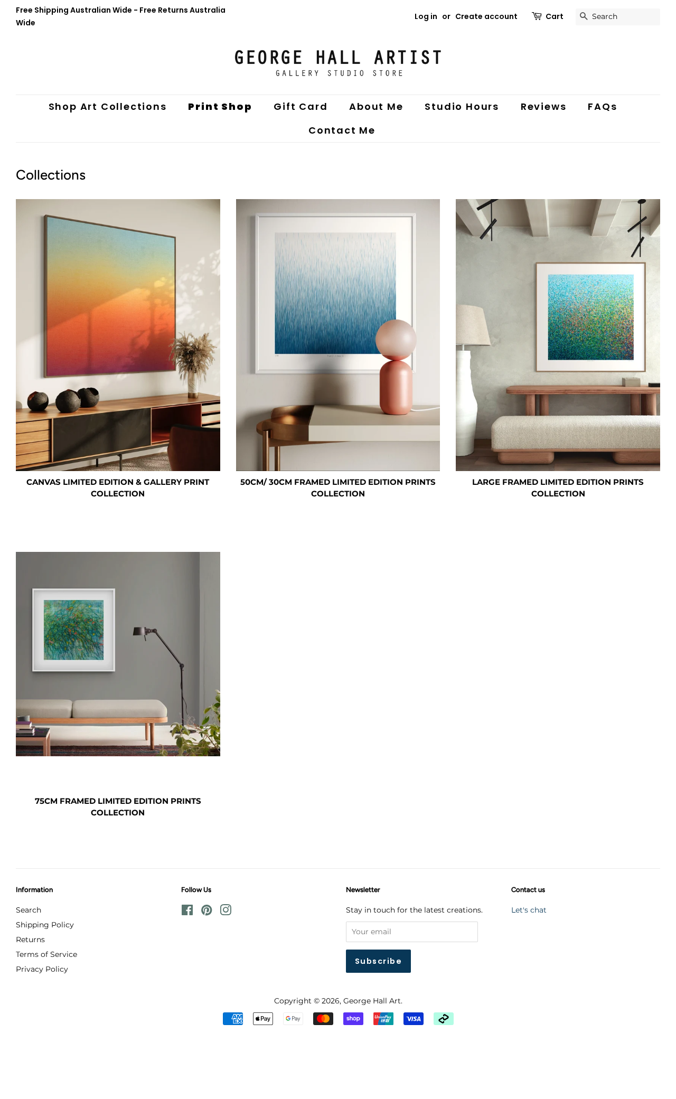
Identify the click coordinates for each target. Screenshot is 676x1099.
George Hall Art (372, 1001)
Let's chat (529, 910)
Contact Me (341, 130)
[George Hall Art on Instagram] (225, 912)
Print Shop (220, 106)
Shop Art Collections (108, 106)
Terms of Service (46, 954)
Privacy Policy (42, 969)
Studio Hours (462, 106)
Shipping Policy (45, 924)
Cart (555, 16)
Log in (426, 16)
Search (28, 910)
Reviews (544, 106)
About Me (376, 106)
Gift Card (300, 106)
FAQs (602, 106)
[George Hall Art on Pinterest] (206, 912)
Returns (30, 939)
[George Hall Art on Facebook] (187, 912)
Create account (486, 16)
